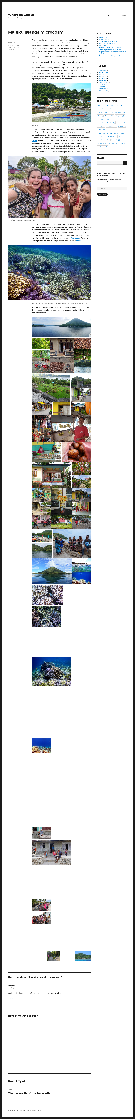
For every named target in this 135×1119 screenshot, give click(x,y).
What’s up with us (21, 14)
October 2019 (103, 80)
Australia (101, 109)
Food (100, 116)
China (100, 112)
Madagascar (111, 126)
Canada (117, 109)
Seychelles (115, 140)
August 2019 (103, 85)
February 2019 (103, 91)
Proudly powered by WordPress (31, 1110)
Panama (101, 136)
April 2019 (102, 87)
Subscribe (102, 194)
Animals (101, 105)
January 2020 (103, 78)
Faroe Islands (120, 112)
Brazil (109, 109)
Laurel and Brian (13, 40)
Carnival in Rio (103, 37)
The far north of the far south (108, 41)
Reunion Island (103, 140)
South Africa (102, 143)
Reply (11, 998)
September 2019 (104, 82)
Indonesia (11, 47)
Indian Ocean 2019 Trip (106, 123)
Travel (17, 47)
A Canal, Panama (104, 39)
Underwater (12, 49)
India (108, 119)
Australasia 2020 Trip (14, 45)
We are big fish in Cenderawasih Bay (110, 48)
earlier (34, 140)
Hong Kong (120, 116)
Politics (121, 136)
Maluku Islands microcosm (107, 43)
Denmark (109, 112)
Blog (118, 15)
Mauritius (102, 129)
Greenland (109, 116)
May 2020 (102, 74)
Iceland (101, 119)
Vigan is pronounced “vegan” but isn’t (111, 56)
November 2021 (104, 72)
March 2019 (102, 89)
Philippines (111, 136)
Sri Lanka (113, 143)
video (78, 241)
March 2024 (102, 70)
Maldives (122, 126)
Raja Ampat (75, 238)
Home (110, 15)
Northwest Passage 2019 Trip (108, 133)
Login (124, 15)
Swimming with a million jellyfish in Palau (112, 50)
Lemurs (101, 126)
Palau (122, 133)
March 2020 (102, 76)
